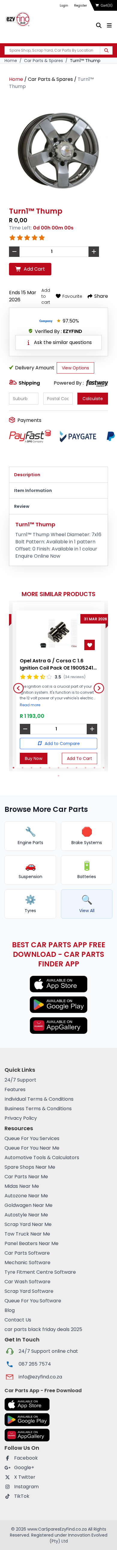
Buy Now (33, 758)
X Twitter (24, 1477)
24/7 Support (20, 1079)
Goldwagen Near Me (28, 1205)
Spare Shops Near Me (29, 1167)
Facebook (26, 1458)
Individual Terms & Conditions (39, 1099)
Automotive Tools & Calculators (41, 1157)
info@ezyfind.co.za (40, 1376)
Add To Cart (79, 758)
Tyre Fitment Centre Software (40, 1272)
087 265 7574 (35, 1364)
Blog (9, 1310)
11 (103, 768)
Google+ (24, 1467)
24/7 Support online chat (48, 1351)
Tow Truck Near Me (27, 1233)
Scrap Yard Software (28, 1291)
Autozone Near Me (26, 1195)
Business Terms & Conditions (38, 1108)
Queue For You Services (31, 1138)
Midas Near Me (21, 1186)
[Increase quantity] (92, 729)
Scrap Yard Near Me (28, 1224)
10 (95, 768)
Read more (30, 705)
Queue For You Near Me (31, 1148)
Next (97, 686)
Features (15, 1089)
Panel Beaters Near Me (31, 1243)
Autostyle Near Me (26, 1214)
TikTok (21, 1496)
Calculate (92, 399)
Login (64, 5)
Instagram (26, 1486)
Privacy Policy (20, 1118)
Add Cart (34, 269)
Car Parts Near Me (26, 1176)
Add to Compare (62, 744)
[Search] (106, 50)
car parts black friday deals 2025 (43, 1329)
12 (59, 776)
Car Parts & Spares (43, 61)
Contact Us (17, 1319)
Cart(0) (106, 5)
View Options (75, 368)
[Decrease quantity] (25, 729)
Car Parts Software (27, 1253)
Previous (16, 686)
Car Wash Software (27, 1281)
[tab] (58, 475)
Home (10, 61)
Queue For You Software (32, 1300)
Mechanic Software (27, 1262)
